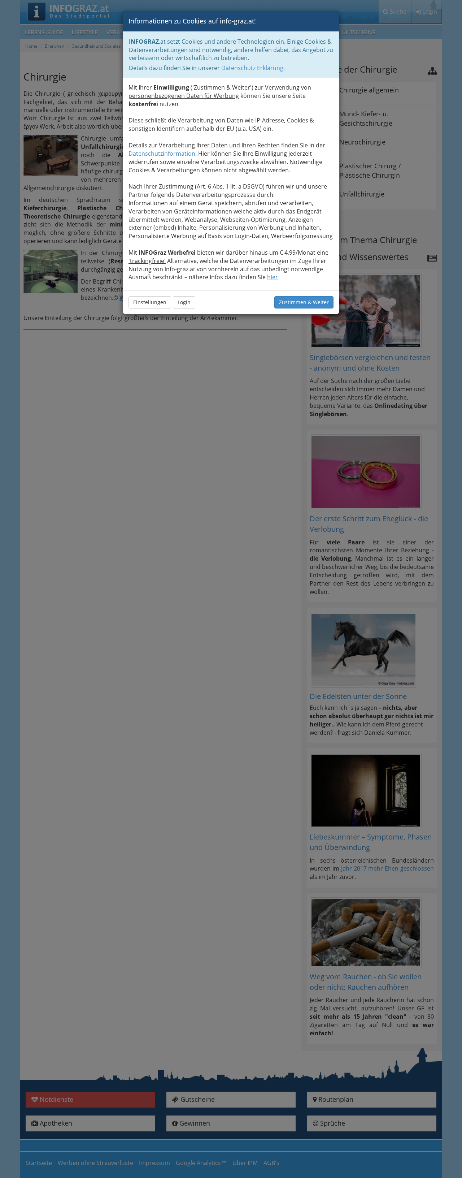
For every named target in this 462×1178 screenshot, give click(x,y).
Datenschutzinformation (161, 154)
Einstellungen (149, 302)
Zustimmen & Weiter (304, 302)
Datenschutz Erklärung (252, 68)
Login (184, 302)
